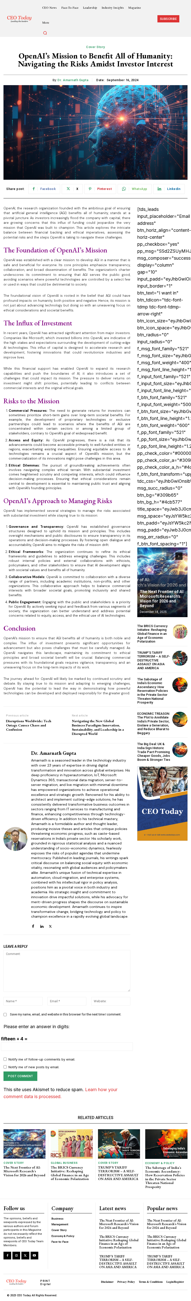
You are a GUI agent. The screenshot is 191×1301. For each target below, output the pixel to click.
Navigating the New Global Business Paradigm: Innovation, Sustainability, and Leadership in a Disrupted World (98, 727)
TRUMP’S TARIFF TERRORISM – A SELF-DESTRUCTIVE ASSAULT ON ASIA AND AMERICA (153, 660)
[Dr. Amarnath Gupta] (15, 839)
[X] (50, 924)
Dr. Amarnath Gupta (72, 80)
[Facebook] (33, 924)
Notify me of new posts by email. (33, 1067)
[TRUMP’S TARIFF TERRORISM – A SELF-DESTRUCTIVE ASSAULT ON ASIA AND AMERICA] (180, 658)
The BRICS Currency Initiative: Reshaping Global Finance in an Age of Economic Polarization (152, 633)
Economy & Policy (159, 1163)
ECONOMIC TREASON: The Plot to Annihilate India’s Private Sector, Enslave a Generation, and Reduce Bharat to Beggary (153, 723)
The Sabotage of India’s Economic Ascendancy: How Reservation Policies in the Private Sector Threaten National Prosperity (152, 691)
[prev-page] (170, 556)
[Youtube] (34, 1255)
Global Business (64, 1163)
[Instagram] (16, 1255)
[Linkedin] (42, 924)
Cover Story (95, 47)
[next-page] (179, 556)
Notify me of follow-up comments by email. (41, 1059)
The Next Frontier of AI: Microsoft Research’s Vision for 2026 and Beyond (162, 598)
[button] (45, 33)
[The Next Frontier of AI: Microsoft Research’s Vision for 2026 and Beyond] (162, 582)
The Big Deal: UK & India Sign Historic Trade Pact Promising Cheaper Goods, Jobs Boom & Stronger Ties (153, 751)
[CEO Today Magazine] (21, 19)
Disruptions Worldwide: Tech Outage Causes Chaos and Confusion (28, 725)
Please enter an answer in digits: (36, 1026)
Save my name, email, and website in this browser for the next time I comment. (65, 1014)
